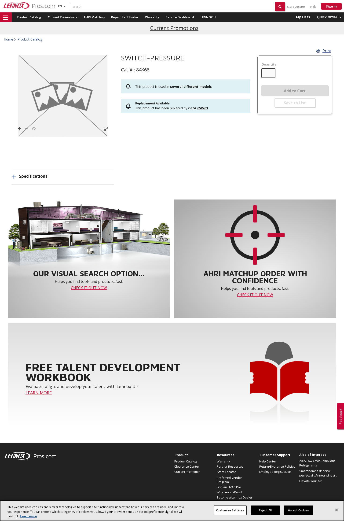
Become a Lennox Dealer (234, 497)
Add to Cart (295, 90)
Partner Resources (230, 466)
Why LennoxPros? (229, 492)
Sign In (331, 6)
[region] (172, 510)
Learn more (28, 516)
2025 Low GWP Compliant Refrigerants (317, 463)
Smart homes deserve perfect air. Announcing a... (318, 473)
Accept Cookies (298, 510)
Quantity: (269, 64)
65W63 (202, 108)
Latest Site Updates (174, 25)
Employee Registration (275, 471)
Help (313, 7)
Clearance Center (186, 466)
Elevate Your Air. (310, 481)
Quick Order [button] (327, 17)
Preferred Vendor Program (229, 480)
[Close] (336, 510)
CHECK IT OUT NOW (89, 288)
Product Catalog (29, 17)
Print (326, 50)
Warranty (152, 17)
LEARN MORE (39, 393)
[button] (280, 6)
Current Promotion (187, 471)
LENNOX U (208, 17)
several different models (191, 86)
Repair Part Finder (125, 17)
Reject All (265, 510)
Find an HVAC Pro (229, 487)
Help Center (267, 461)
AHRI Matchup (94, 17)
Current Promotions (62, 17)
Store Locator (296, 7)
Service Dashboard (180, 17)
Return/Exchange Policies (277, 466)
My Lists (303, 17)
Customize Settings (230, 510)
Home (8, 39)
